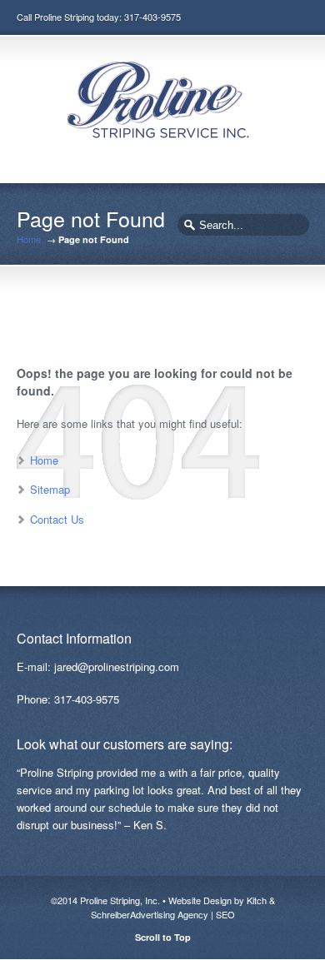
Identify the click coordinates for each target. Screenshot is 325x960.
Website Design (200, 900)
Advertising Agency (169, 914)
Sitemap (50, 489)
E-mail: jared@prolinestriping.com (98, 666)
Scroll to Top (163, 937)
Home (29, 239)
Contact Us (57, 519)
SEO (225, 914)
